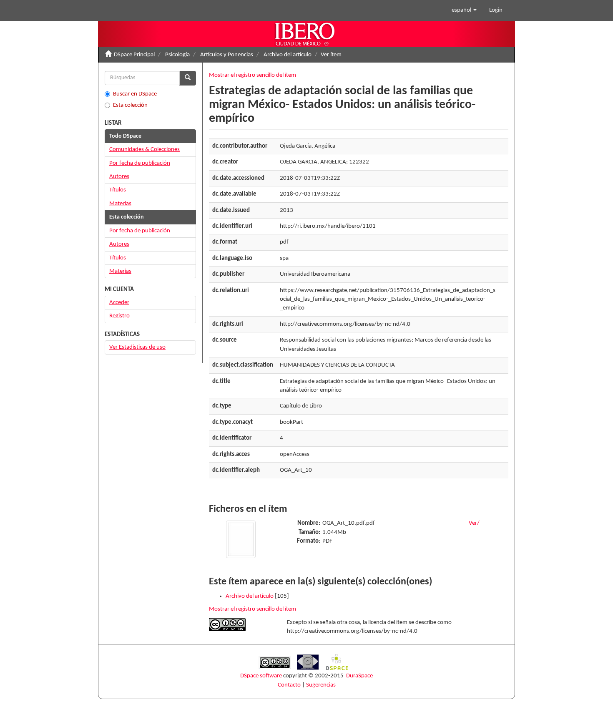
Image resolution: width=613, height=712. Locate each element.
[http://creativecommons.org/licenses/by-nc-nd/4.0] (241, 624)
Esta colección (130, 105)
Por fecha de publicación (139, 163)
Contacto (289, 685)
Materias (120, 204)
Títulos (117, 190)
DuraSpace (359, 676)
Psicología (177, 55)
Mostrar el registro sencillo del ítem (252, 75)
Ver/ (474, 523)
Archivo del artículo (288, 55)
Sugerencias (321, 685)
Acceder (119, 302)
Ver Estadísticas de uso (137, 347)
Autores (119, 177)
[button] (464, 10)
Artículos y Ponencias (226, 55)
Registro (119, 316)
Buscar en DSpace (135, 94)
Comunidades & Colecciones (144, 149)
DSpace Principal (134, 55)
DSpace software (261, 676)
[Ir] (187, 78)
